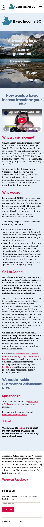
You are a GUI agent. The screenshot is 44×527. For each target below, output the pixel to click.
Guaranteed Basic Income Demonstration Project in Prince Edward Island (20, 356)
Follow (8, 510)
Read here (6, 367)
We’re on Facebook (15, 479)
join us (22, 428)
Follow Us (8, 491)
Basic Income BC (16, 522)
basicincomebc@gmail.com (14, 415)
